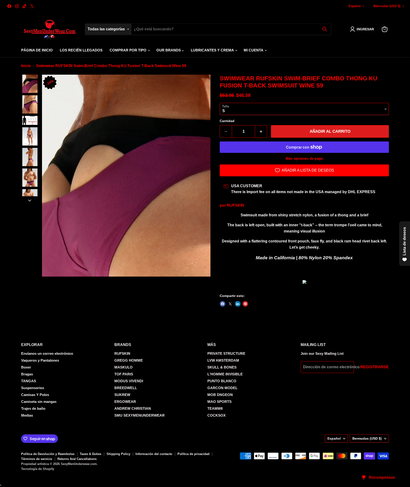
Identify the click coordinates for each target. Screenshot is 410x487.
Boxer (26, 367)
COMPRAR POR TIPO (128, 50)
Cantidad (227, 121)
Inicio (26, 66)
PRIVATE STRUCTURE (226, 353)
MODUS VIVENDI (128, 381)
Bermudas (386, 6)
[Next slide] (29, 200)
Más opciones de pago (304, 158)
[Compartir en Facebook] (222, 304)
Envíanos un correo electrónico (47, 353)
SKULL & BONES (222, 367)
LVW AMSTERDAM (223, 360)
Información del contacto (153, 454)
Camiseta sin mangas (38, 402)
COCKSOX (216, 415)
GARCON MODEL (222, 388)
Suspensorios (32, 388)
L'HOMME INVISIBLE (225, 374)
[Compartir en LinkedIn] (238, 304)
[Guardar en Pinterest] (245, 304)
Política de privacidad (193, 454)
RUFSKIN (235, 205)
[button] (363, 29)
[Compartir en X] (230, 304)
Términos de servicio (36, 459)
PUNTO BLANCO (221, 381)
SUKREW (122, 395)
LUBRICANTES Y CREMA (213, 50)
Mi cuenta (254, 50)
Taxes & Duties (90, 454)
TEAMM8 (215, 408)
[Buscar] (324, 29)
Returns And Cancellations (77, 459)
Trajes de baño (33, 408)
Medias (27, 415)
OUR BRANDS (169, 50)
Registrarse (374, 367)
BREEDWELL (125, 388)
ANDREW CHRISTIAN (132, 408)
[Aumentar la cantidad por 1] (261, 131)
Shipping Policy (118, 454)
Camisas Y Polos (35, 395)
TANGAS (28, 381)
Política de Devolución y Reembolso (48, 454)
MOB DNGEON (220, 395)
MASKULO (123, 367)
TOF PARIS (123, 374)
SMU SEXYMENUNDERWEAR (139, 415)
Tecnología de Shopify (37, 469)
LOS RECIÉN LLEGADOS (81, 50)
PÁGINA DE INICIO (37, 50)
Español (355, 6)
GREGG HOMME (128, 360)
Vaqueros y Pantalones (40, 360)
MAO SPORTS (219, 402)
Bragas (27, 374)
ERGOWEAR (125, 402)
